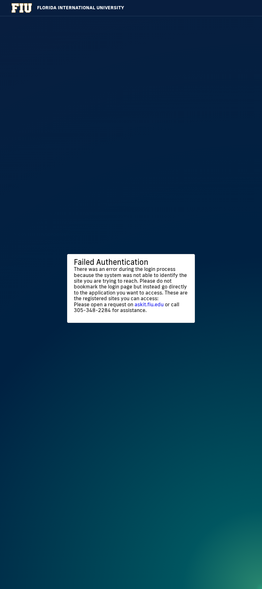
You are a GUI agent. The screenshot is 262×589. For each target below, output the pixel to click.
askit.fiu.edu (149, 304)
